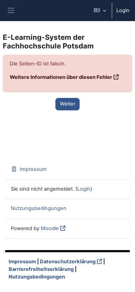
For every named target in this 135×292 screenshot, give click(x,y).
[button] (99, 10)
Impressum (33, 169)
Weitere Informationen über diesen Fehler (61, 77)
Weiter (67, 104)
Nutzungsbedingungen (38, 208)
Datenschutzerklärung (68, 261)
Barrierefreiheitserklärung (41, 269)
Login (122, 10)
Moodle (50, 228)
